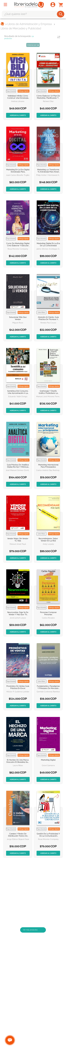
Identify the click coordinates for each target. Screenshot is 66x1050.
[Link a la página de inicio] (2, 24)
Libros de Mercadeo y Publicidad (21, 28)
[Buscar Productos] (61, 14)
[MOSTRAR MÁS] (33, 936)
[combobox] (33, 14)
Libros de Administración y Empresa (29, 24)
